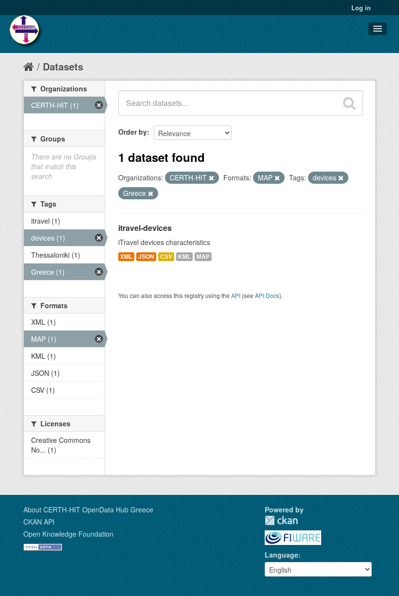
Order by (132, 132)
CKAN (281, 520)
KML (184, 256)
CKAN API (38, 521)
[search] (349, 103)
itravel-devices (145, 227)
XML (126, 256)
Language (281, 555)
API (235, 295)
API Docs (267, 295)
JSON (146, 256)
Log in (361, 7)
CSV (166, 256)
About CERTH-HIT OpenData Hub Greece (88, 509)
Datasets (63, 66)
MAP (203, 256)
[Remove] (211, 178)
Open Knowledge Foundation (68, 534)
